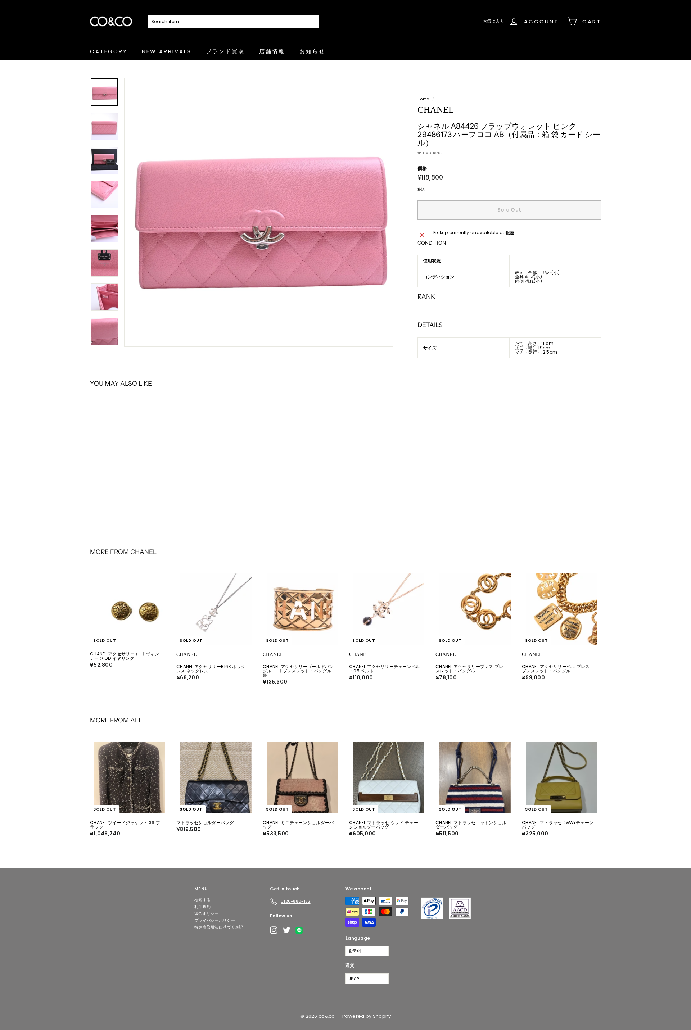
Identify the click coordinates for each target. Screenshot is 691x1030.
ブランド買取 (225, 51)
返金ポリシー (206, 913)
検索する (202, 900)
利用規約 (202, 906)
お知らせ (312, 51)
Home (423, 99)
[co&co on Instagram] (273, 930)
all (136, 720)
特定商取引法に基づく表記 (218, 927)
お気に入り (494, 21)
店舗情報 (272, 51)
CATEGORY (108, 51)
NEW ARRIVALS (166, 51)
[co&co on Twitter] (286, 930)
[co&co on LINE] (301, 930)
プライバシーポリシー (214, 920)
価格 (422, 168)
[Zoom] (259, 212)
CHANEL (143, 551)
